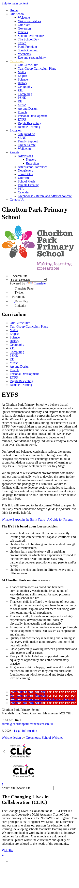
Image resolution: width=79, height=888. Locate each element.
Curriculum (17, 61)
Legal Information (25, 730)
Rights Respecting (29, 123)
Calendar (23, 192)
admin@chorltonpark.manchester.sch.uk (27, 724)
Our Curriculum (28, 65)
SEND (22, 137)
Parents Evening (28, 185)
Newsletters (25, 170)
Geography (25, 86)
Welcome (24, 17)
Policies (23, 32)
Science (23, 79)
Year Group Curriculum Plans (37, 68)
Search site (8, 787)
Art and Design (27, 108)
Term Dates (25, 174)
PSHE (22, 97)
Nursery (31, 159)
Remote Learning (29, 126)
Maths (22, 72)
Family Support (28, 141)
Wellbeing (24, 148)
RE (20, 101)
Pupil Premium (27, 46)
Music (22, 105)
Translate (40, 283)
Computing (25, 94)
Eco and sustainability (32, 57)
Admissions (25, 156)
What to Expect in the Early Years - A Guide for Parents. (38, 519)
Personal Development (32, 116)
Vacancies (24, 54)
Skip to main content (15, 3)
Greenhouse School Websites (44, 737)
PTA (21, 188)
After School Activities (32, 167)
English (23, 75)
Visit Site (7, 850)
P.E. (20, 90)
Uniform (23, 177)
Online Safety (26, 145)
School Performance (31, 35)
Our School (17, 14)
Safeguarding (26, 134)
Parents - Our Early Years (26, 702)
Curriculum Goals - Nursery (28, 692)
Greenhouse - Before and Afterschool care (45, 196)
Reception (32, 163)
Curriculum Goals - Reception (29, 695)
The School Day (28, 39)
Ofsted (22, 43)
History (22, 83)
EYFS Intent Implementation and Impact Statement (42, 699)
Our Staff (24, 25)
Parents (14, 152)
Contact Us (17, 199)
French (22, 112)
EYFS (22, 119)
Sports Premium (28, 50)
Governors (24, 28)
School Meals (26, 181)
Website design (11, 737)
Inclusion (15, 130)
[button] (11, 275)
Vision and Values (29, 21)
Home (14, 10)
